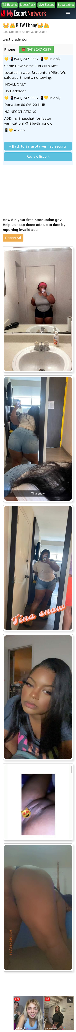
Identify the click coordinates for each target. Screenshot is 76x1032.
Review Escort (38, 156)
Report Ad (13, 238)
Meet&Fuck (27, 4)
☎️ (36, 49)
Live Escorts (46, 4)
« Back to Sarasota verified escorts (38, 146)
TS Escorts (9, 4)
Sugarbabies (66, 4)
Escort (26, 12)
